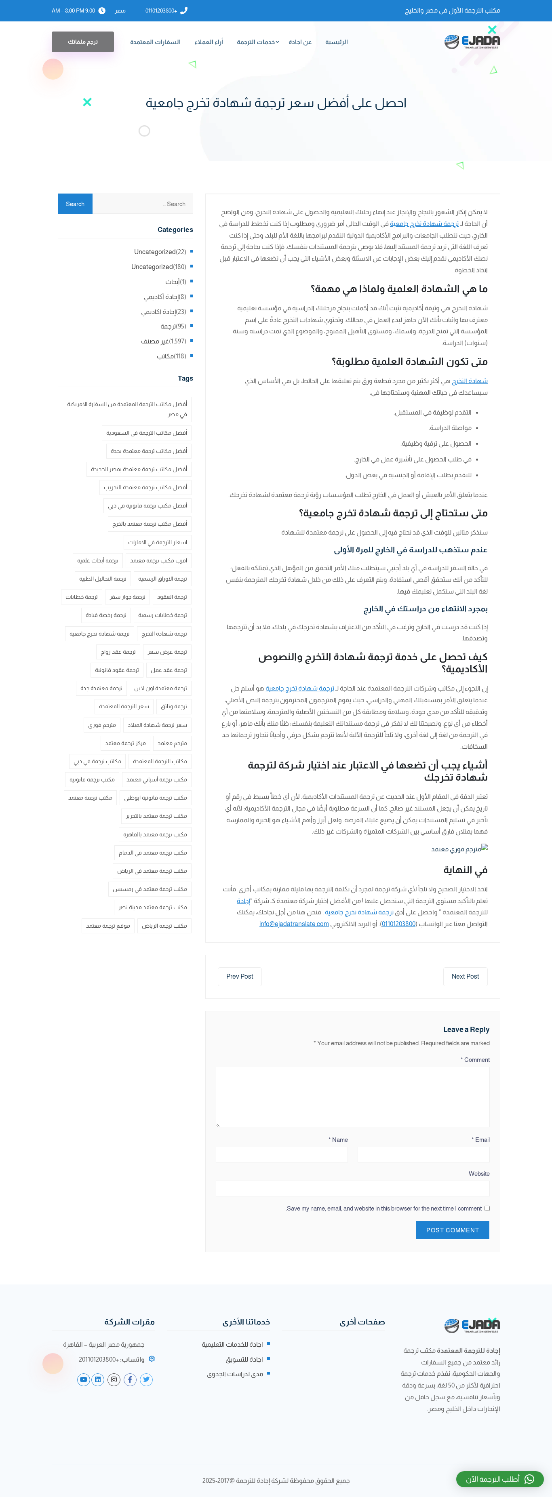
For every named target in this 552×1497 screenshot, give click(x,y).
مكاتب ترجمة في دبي (97, 761)
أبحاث (172, 281)
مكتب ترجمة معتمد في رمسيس (150, 889)
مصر (120, 10)
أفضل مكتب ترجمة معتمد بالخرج (149, 523)
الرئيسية (336, 41)
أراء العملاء (208, 41)
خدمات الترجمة (256, 41)
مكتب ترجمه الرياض (164, 925)
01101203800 (398, 923)
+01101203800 (161, 10)
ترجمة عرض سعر (167, 651)
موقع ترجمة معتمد (108, 925)
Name (338, 1140)
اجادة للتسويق (244, 1359)
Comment (475, 1060)
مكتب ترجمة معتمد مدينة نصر (152, 907)
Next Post (465, 976)
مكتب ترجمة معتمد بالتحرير (156, 816)
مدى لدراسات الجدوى (235, 1374)
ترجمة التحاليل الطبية (102, 578)
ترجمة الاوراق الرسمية (162, 578)
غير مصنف (155, 341)
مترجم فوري (102, 725)
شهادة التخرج (470, 380)
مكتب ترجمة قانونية (92, 779)
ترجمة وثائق (174, 706)
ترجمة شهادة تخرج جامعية (424, 223)
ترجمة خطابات (81, 597)
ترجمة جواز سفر (127, 597)
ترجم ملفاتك (83, 41)
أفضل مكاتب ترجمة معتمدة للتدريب (145, 487)
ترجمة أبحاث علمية (97, 560)
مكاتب (165, 356)
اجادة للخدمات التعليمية (232, 1344)
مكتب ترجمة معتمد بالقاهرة (155, 834)
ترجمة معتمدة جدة (101, 688)
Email (481, 1140)
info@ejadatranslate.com (294, 923)
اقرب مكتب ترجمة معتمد (158, 560)
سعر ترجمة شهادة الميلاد (157, 725)
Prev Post (239, 976)
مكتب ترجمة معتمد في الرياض (152, 870)
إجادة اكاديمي (158, 311)
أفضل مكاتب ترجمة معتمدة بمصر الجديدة (139, 469)
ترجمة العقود (172, 597)
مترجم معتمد (172, 743)
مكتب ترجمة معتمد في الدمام (153, 852)
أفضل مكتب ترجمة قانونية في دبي (147, 505)
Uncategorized (155, 251)
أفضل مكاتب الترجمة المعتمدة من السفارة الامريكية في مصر (127, 409)
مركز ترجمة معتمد (125, 743)
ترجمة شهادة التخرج (164, 633)
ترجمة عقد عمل (169, 670)
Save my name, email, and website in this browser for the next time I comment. (384, 1208)
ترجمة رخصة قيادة (106, 615)
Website (479, 1174)
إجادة (243, 900)
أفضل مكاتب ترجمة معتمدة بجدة (149, 451)
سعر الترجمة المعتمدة (124, 706)
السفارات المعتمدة (155, 41)
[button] (500, 1479)
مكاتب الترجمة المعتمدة (160, 761)
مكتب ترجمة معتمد (90, 797)
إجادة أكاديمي (161, 296)
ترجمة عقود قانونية (117, 670)
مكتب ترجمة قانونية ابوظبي (155, 797)
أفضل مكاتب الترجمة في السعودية (146, 433)
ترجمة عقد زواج (118, 651)
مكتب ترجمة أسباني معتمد (156, 779)
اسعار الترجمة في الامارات (157, 542)
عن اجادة (300, 41)
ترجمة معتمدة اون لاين (160, 688)
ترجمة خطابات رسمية (162, 615)
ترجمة (168, 326)
